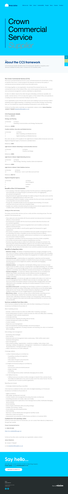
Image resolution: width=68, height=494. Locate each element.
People (47, 5)
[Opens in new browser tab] (57, 485)
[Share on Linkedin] (8, 489)
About (34, 5)
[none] (66, 57)
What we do (25, 5)
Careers (56, 5)
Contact (61, 5)
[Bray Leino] (11, 5)
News (51, 5)
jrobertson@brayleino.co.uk (22, 109)
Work (31, 5)
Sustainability (41, 5)
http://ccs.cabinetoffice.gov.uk (13, 431)
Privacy (6, 481)
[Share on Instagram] (6, 489)
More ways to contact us (14, 469)
